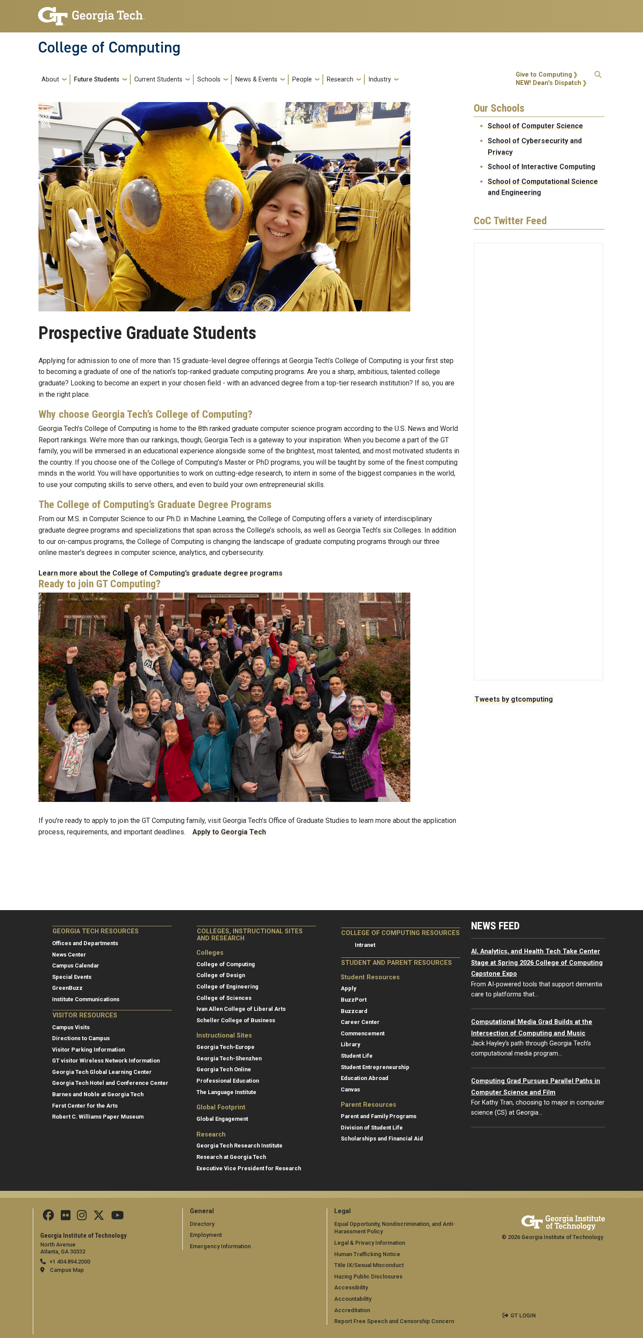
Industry (379, 79)
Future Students (96, 79)
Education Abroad (364, 1078)
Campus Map (67, 1270)
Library (350, 1044)
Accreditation (352, 1310)
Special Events (71, 977)
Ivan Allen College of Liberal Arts (241, 1009)
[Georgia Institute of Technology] (91, 12)
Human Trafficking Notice (367, 1254)
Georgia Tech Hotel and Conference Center (110, 1083)
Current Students (158, 79)
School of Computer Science (535, 126)
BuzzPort (354, 999)
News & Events (256, 79)
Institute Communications (85, 999)
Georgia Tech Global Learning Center (102, 1072)
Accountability (352, 1299)
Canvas (350, 1089)
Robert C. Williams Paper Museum (97, 1116)
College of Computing (109, 47)
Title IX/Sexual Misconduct (369, 1265)
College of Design (220, 975)
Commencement (362, 1033)
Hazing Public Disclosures (368, 1276)
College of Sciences (224, 998)
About (50, 79)
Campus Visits (71, 1027)
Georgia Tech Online (223, 1069)
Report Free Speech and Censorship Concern (394, 1321)
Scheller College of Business (235, 1020)
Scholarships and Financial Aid (382, 1138)
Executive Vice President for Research (248, 1168)
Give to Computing (544, 74)
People (302, 79)
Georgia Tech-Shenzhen (229, 1058)
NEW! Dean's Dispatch (548, 83)
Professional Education (227, 1080)
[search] (598, 79)
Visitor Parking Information (88, 1049)
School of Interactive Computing (541, 166)
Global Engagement (222, 1119)
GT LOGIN (523, 1315)
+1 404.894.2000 (69, 1261)
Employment (206, 1235)
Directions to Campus (81, 1038)
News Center (69, 954)
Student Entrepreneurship (375, 1067)
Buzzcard (354, 1011)
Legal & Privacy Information (369, 1242)
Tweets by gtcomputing (514, 699)
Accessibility (351, 1287)
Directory (202, 1224)
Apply (348, 988)
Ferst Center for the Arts (85, 1105)
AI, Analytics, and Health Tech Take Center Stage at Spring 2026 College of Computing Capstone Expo (537, 963)
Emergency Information (220, 1246)
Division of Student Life (372, 1127)
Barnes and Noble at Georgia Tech (97, 1094)
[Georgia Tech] (563, 1221)
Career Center (360, 1022)
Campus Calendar (75, 965)
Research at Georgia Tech (231, 1157)
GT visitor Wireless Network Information (106, 1060)
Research (340, 79)
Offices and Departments (85, 943)
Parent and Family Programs (378, 1116)
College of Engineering (227, 986)
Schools (208, 79)
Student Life (357, 1055)
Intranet (365, 945)
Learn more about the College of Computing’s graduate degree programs (160, 573)
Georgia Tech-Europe (225, 1047)
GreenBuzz (67, 988)
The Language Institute (226, 1092)
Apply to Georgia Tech (229, 832)
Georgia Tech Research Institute (239, 1145)
